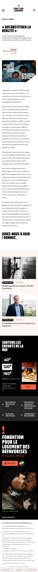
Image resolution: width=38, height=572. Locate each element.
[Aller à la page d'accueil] (18, 7)
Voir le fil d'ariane (7, 19)
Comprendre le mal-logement (29, 415)
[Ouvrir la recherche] (34, 10)
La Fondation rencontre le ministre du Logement (18, 324)
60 (7, 360)
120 (7, 366)
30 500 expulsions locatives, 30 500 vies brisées (17, 287)
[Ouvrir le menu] (3, 10)
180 (7, 373)
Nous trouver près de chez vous (10, 404)
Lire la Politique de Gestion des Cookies (13, 563)
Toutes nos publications (10, 415)
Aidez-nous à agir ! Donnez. (16, 236)
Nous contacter (8, 517)
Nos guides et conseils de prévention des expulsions (30, 405)
